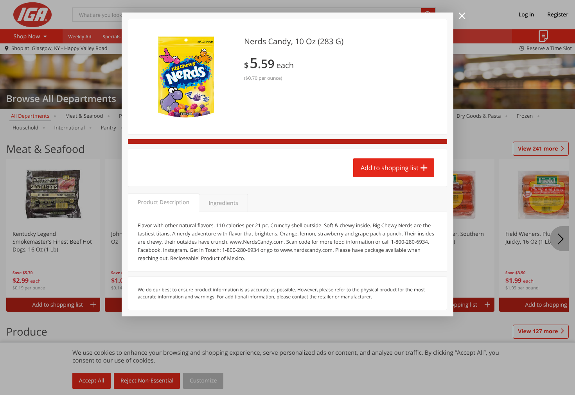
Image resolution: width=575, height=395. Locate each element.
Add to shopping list (390, 167)
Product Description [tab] (163, 202)
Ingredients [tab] (223, 203)
